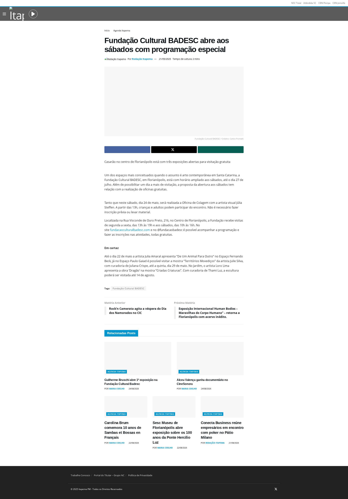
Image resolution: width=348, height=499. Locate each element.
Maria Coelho (117, 388)
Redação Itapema (142, 58)
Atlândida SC (309, 3)
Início (107, 30)
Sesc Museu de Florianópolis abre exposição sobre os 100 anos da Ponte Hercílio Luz (172, 432)
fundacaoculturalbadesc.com (130, 230)
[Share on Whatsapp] (221, 149)
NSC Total (296, 3)
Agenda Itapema (121, 30)
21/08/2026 (233, 442)
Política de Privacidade (140, 475)
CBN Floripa (324, 3)
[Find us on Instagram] (271, 489)
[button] (33, 14)
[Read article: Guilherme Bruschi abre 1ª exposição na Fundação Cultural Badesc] (137, 358)
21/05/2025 (165, 58)
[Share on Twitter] (174, 149)
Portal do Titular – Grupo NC (109, 475)
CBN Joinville (339, 3)
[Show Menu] (4, 14)
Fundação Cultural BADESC (128, 288)
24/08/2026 (133, 388)
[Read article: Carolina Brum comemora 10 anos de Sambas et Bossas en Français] (125, 407)
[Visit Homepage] (16, 14)
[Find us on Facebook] (266, 489)
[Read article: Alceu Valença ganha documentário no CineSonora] (210, 358)
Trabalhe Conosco (80, 475)
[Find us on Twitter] (275, 489)
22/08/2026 (133, 442)
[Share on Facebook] (127, 149)
